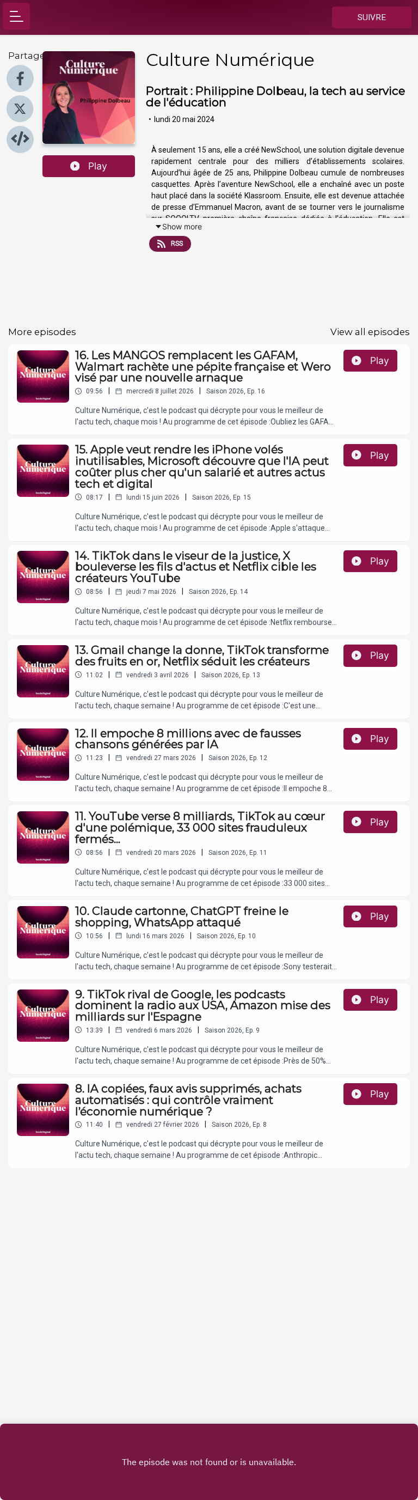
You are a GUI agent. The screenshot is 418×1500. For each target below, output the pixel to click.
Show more (182, 226)
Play (97, 166)
